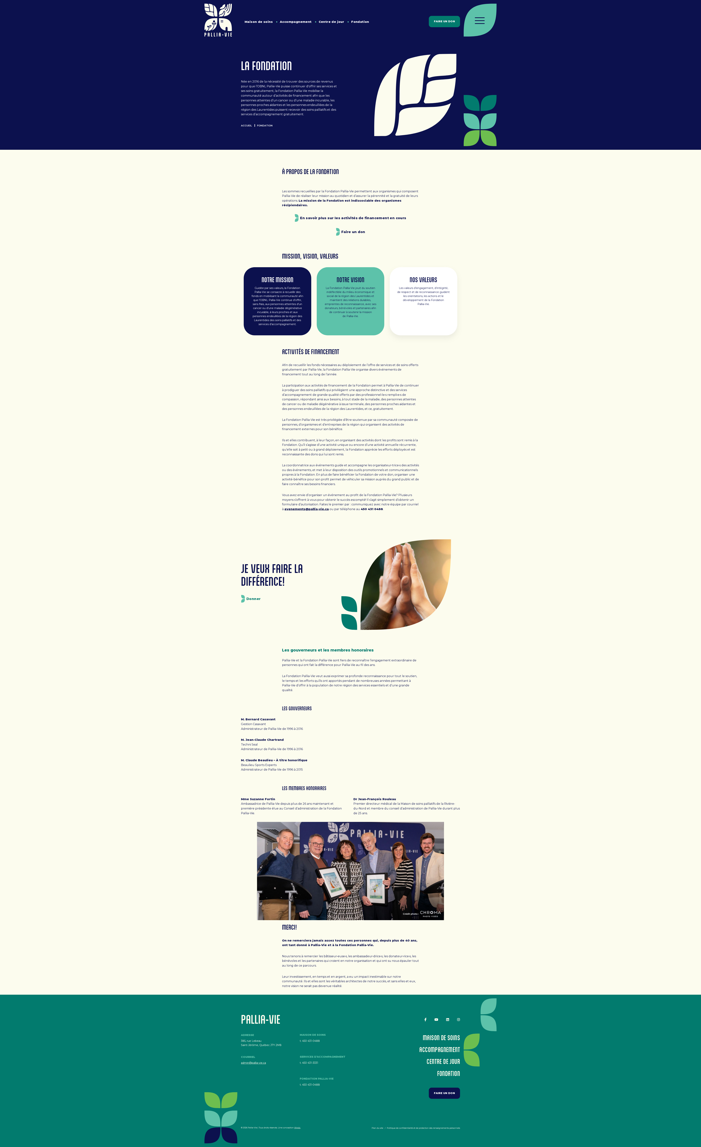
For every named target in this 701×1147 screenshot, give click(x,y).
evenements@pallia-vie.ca (306, 509)
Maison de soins (259, 22)
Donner (253, 599)
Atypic (297, 1127)
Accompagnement (296, 22)
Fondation (360, 22)
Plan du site (377, 1128)
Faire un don (444, 21)
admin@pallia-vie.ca (253, 1062)
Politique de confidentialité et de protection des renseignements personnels (423, 1128)
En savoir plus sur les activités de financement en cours (353, 218)
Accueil (246, 125)
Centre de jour (331, 22)
